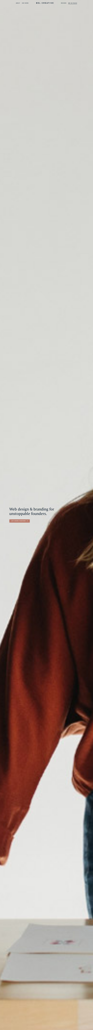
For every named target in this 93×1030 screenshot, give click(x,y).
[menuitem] (18, 3)
